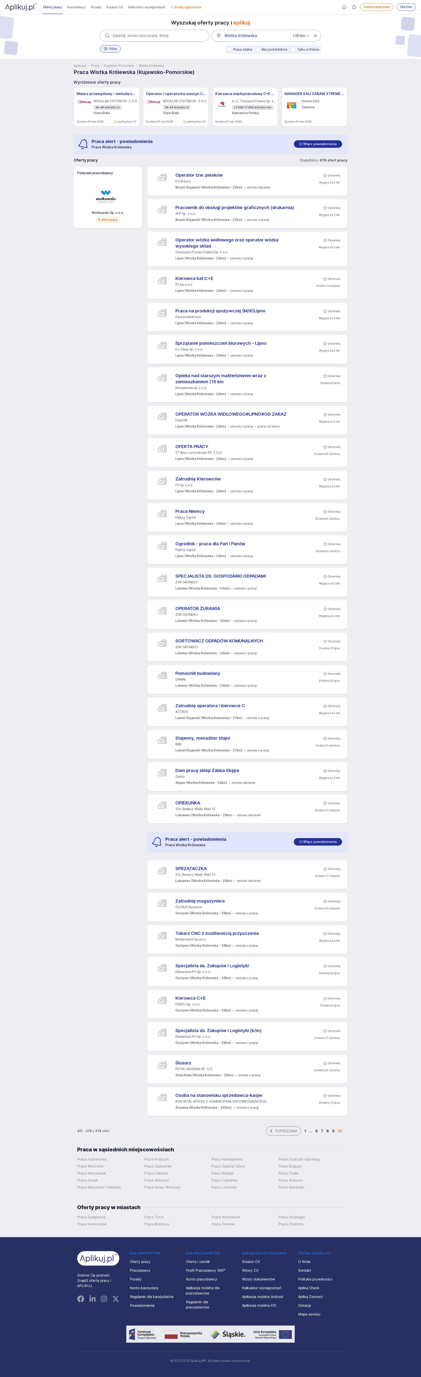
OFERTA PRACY (191, 446)
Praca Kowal (87, 1180)
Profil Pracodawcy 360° (205, 1270)
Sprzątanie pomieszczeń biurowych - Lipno (220, 343)
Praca (95, 65)
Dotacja (304, 1305)
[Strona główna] (21, 7)
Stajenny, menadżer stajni (202, 738)
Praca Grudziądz (291, 1217)
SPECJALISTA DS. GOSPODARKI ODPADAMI (220, 576)
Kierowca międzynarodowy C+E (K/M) (245, 93)
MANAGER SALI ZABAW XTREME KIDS (314, 93)
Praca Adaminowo (92, 1159)
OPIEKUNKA (187, 802)
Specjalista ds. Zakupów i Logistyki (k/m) (218, 1030)
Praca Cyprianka (224, 1180)
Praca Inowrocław (92, 1224)
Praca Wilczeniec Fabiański (99, 1187)
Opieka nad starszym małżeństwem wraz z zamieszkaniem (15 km (220, 378)
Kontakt (304, 1270)
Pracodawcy (76, 7)
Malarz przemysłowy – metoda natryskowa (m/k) (106, 93)
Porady (96, 7)
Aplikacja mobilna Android (262, 1296)
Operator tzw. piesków (199, 175)
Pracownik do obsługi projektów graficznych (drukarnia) (234, 207)
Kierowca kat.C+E (194, 278)
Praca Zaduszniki (157, 1166)
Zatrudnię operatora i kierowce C (210, 705)
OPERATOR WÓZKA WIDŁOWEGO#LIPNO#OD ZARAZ (231, 414)
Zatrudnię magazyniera (200, 901)
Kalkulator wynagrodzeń (146, 7)
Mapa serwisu (309, 1314)
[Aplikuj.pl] (98, 1258)
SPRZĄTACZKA (191, 868)
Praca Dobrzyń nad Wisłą (299, 1159)
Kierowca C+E (190, 998)
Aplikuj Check (308, 1288)
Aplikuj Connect (310, 1296)
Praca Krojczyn (156, 1159)
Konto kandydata (376, 7)
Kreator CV (115, 7)
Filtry (113, 49)
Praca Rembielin (291, 1187)
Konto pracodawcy (201, 1279)
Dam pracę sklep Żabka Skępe (207, 770)
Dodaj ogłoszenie (188, 7)
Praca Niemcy (190, 511)
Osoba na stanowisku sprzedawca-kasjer (219, 1095)
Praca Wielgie (222, 1173)
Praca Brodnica (156, 1224)
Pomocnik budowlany (197, 673)
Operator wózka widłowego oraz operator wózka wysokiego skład (226, 243)
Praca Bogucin (290, 1166)
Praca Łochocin (224, 1187)
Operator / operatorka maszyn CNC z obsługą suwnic (176, 93)
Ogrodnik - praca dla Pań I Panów (210, 543)
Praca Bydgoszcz (91, 1217)
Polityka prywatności (315, 1279)
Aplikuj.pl (80, 65)
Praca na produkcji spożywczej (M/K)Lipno (220, 310)
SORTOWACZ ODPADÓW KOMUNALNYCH (219, 641)
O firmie (304, 1261)
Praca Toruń (154, 1217)
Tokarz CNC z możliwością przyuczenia (217, 933)
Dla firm (406, 7)
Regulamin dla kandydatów (152, 1296)
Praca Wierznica (90, 1166)
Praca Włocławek (91, 1173)
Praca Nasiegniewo (227, 1159)
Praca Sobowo (290, 1180)
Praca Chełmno (290, 1224)
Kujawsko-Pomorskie (119, 65)
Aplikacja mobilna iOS (259, 1305)
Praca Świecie (223, 1224)
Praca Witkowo (156, 1180)
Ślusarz (183, 1063)
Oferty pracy (52, 7)
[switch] (318, 144)
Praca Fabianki (156, 1173)
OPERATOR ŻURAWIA (197, 608)
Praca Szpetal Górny (228, 1166)
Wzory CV (250, 1270)
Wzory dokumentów (258, 1279)
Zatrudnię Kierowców (198, 479)
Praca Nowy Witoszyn (162, 1187)
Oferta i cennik (198, 1261)
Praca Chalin (288, 1173)
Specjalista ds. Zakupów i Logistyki (212, 965)
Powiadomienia (142, 1305)
